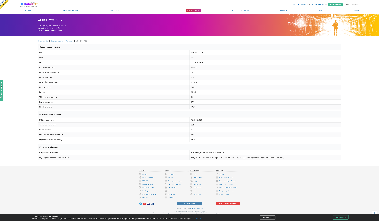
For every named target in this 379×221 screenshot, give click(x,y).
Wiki (195, 191)
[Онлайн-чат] (374, 213)
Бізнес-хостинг (115, 10)
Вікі (320, 10)
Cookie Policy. (198, 219)
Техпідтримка (198, 177)
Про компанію (172, 187)
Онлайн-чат (197, 184)
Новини (170, 177)
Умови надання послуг (226, 177)
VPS (153, 10)
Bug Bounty (171, 194)
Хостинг (28, 10)
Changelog (171, 197)
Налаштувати (268, 217)
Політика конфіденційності (227, 181)
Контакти (171, 191)
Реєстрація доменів (70, 10)
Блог (195, 174)
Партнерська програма (175, 181)
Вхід (347, 4)
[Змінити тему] (294, 4)
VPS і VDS (145, 181)
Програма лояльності (174, 184)
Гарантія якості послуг (226, 184)
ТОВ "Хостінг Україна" (196, 208)
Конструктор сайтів (148, 187)
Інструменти (197, 187)
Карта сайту (197, 194)
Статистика (145, 197)
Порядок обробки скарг (226, 191)
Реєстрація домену (148, 177)
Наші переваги (147, 191)
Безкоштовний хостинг (149, 194)
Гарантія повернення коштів (228, 187)
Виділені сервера (193, 10)
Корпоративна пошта (240, 10)
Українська (304, 4)
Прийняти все (341, 217)
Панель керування (335, 4)
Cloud (282, 10)
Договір (221, 174)
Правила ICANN (224, 194)
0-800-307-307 (319, 4)
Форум (356, 10)
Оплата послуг (190, 204)
